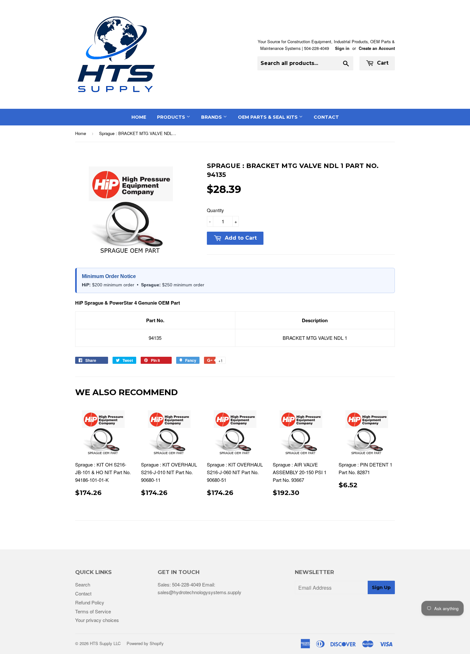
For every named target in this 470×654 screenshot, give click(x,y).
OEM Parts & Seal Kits (268, 117)
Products (171, 117)
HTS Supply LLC (105, 643)
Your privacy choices (97, 620)
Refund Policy (89, 602)
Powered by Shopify (145, 643)
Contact (326, 117)
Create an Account (377, 48)
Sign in (342, 48)
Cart (381, 63)
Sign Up (381, 587)
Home (138, 117)
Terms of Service (93, 611)
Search (82, 584)
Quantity (215, 210)
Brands (212, 117)
